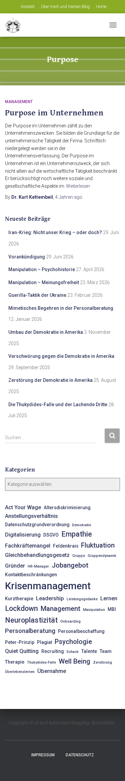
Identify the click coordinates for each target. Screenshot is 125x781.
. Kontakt (27, 6)
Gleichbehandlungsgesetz (37, 555)
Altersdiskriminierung (67, 507)
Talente (89, 651)
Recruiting (52, 651)
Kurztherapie (19, 598)
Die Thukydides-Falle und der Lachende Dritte (57, 404)
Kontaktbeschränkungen (31, 574)
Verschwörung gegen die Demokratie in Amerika (61, 356)
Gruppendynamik (102, 556)
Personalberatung (30, 631)
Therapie (14, 662)
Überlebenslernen (20, 672)
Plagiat (44, 642)
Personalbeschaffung (81, 631)
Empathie (76, 534)
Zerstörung (102, 662)
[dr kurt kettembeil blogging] (15, 25)
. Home (100, 6)
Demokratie (81, 525)
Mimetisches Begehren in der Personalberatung (60, 308)
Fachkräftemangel (27, 546)
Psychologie (73, 642)
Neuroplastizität (31, 620)
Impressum (43, 755)
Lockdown (21, 608)
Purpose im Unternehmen (54, 113)
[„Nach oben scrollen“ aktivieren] (111, 767)
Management (19, 101)
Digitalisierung (23, 535)
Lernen (108, 598)
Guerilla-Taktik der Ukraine (37, 295)
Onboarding (70, 621)
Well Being (74, 661)
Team (105, 651)
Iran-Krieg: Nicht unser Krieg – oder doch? (55, 232)
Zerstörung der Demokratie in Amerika (50, 380)
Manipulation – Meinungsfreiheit (43, 282)
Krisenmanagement (48, 586)
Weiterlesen (78, 186)
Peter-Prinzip (19, 642)
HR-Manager (38, 566)
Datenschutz (80, 755)
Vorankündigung (26, 256)
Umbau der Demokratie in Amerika (45, 332)
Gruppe (78, 556)
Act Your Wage (23, 507)
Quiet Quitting (22, 651)
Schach (72, 652)
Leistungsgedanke (82, 599)
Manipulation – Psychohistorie (41, 269)
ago (68, 197)
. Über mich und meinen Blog (64, 6)
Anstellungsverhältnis (31, 516)
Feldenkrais (65, 546)
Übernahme (51, 671)
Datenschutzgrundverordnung (37, 524)
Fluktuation (98, 545)
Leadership (50, 598)
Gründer (15, 566)
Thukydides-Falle (41, 662)
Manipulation (94, 610)
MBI (112, 609)
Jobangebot (70, 565)
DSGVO (51, 535)
